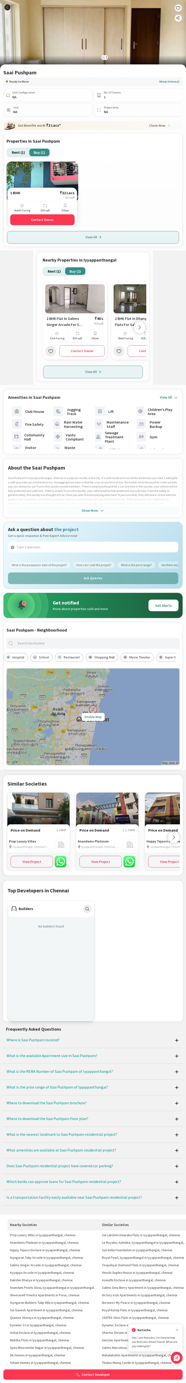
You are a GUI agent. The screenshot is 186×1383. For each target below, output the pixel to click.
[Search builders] (87, 909)
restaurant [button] (72, 657)
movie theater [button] (139, 657)
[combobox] (97, 643)
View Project (32, 861)
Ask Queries (93, 578)
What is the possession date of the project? (39, 565)
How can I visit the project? (93, 565)
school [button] (44, 657)
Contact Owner (42, 219)
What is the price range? (136, 565)
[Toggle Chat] (177, 1358)
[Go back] (7, 7)
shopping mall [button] (104, 657)
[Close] (177, 1330)
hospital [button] (18, 657)
